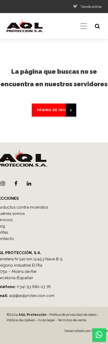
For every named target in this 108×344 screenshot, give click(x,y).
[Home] (24, 38)
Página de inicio (54, 110)
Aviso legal (46, 320)
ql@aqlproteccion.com (33, 295)
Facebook (15, 183)
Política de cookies (21, 320)
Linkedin (29, 183)
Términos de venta (72, 320)
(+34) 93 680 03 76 (34, 286)
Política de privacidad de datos (72, 315)
